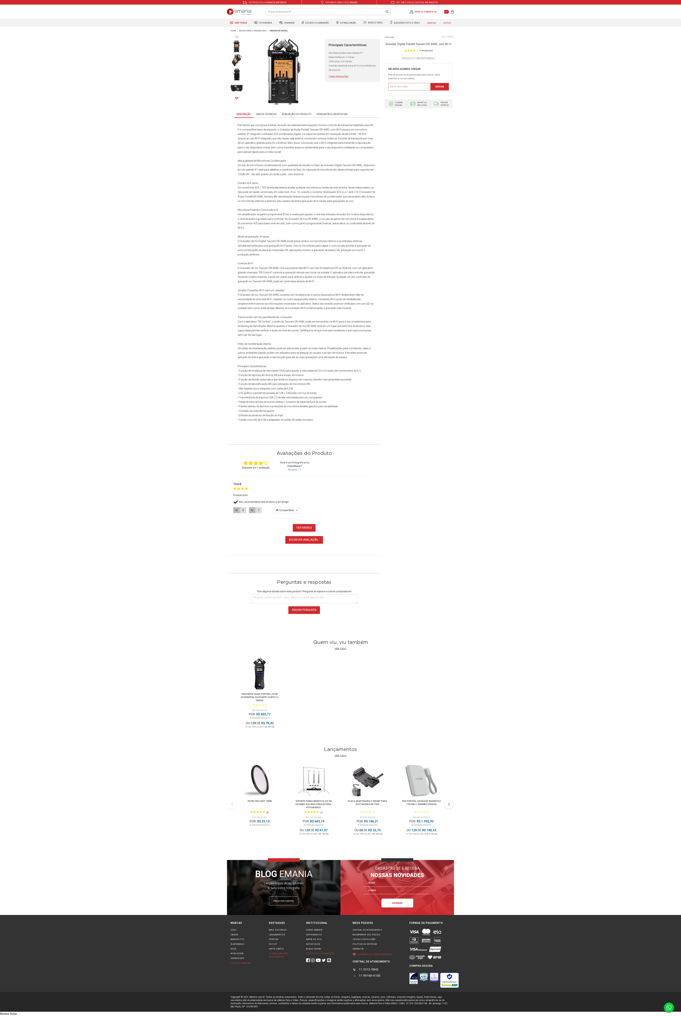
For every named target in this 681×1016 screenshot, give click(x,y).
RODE (233, 949)
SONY (234, 930)
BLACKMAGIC (238, 944)
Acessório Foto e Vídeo (406, 23)
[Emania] (239, 12)
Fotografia (265, 23)
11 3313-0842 (368, 969)
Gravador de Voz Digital (253, 241)
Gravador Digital (333, 165)
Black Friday (313, 949)
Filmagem (289, 23)
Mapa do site (314, 939)
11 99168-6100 (369, 975)
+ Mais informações (338, 76)
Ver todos (240, 23)
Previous (237, 36)
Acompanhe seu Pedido (366, 935)
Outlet (447, 23)
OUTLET (273, 944)
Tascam (389, 37)
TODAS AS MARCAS (241, 963)
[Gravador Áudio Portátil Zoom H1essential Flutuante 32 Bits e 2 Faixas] (259, 674)
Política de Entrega (365, 944)
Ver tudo (340, 648)
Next (237, 98)
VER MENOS (304, 527)
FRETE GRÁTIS (276, 949)
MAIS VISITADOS (278, 930)
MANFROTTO (237, 939)
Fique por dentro (284, 901)
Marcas (431, 23)
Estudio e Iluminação (317, 23)
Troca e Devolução (364, 939)
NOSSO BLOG (313, 944)
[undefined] (284, 72)
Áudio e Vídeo (375, 23)
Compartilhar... (287, 510)
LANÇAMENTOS (277, 935)
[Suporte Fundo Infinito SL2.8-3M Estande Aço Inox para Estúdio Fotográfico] (314, 781)
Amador (292, 469)
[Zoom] (237, 46)
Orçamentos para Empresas (374, 954)
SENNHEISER (237, 958)
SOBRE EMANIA (314, 930)
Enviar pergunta (304, 610)
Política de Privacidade (320, 953)
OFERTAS (274, 939)
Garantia (358, 949)
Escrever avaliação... (304, 539)
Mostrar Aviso (8, 1013)
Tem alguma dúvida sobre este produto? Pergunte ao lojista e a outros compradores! (304, 591)
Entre (417, 11)
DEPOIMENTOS (314, 935)
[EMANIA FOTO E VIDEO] (233, 30)
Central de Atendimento (367, 930)
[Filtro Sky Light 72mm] (260, 781)
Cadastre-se (430, 11)
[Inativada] (413, 978)
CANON (234, 935)
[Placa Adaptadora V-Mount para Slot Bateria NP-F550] (367, 781)
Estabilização (348, 23)
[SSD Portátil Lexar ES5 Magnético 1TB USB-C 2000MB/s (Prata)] (421, 781)
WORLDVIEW (237, 953)
